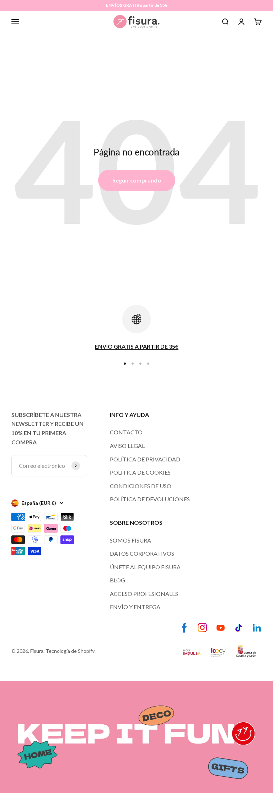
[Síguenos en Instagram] (202, 628)
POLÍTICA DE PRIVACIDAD (145, 459)
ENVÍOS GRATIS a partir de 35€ (136, 5)
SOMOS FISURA (130, 540)
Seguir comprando (136, 180)
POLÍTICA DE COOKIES (140, 472)
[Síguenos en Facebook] (184, 628)
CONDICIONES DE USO (140, 485)
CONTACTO (126, 432)
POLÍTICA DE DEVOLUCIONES (150, 499)
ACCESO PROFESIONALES (144, 593)
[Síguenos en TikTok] (238, 628)
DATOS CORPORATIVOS (142, 553)
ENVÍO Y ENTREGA (135, 606)
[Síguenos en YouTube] (220, 628)
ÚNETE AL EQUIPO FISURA (145, 567)
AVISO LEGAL (127, 445)
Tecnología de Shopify (70, 651)
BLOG (117, 580)
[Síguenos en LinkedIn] (257, 628)
